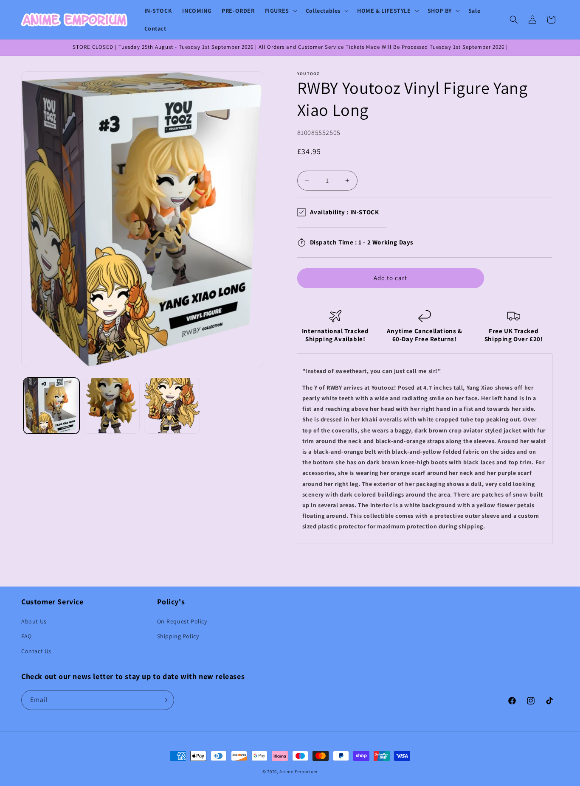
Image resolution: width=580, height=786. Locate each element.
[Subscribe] (164, 700)
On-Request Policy (182, 621)
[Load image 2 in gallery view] (112, 406)
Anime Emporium (298, 772)
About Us (34, 621)
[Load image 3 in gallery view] (172, 406)
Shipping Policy (178, 636)
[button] (280, 11)
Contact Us (36, 651)
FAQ (26, 636)
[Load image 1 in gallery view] (51, 406)
